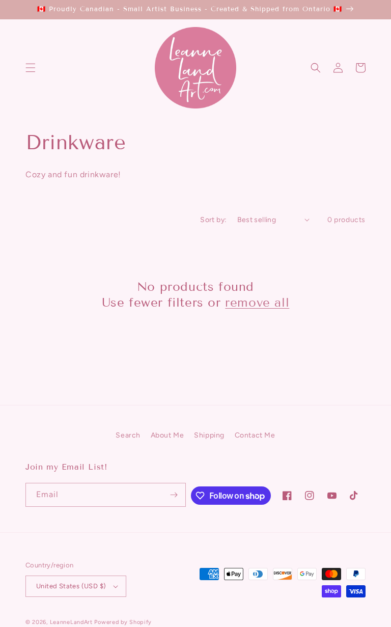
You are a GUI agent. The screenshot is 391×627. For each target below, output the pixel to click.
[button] (30, 68)
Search (128, 435)
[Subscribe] (174, 495)
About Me (167, 435)
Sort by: (213, 219)
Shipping (209, 435)
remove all (257, 302)
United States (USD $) (71, 586)
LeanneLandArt (71, 622)
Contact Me (255, 435)
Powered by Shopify (123, 622)
